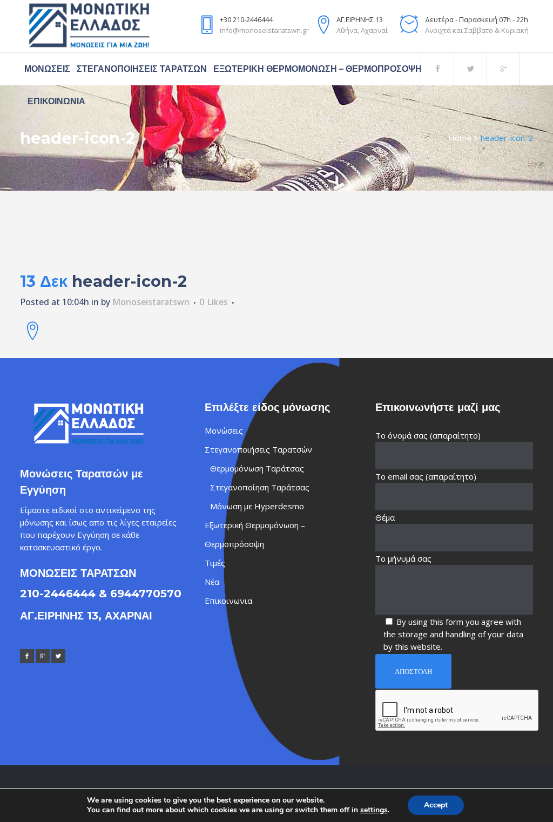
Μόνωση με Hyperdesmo (257, 506)
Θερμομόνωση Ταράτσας (257, 468)
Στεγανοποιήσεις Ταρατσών (258, 449)
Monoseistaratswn (151, 302)
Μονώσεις (224, 430)
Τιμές (215, 562)
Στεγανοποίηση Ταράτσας (259, 487)
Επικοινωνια (228, 600)
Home (459, 137)
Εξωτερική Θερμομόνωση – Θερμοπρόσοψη (255, 534)
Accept (436, 805)
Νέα (212, 581)
